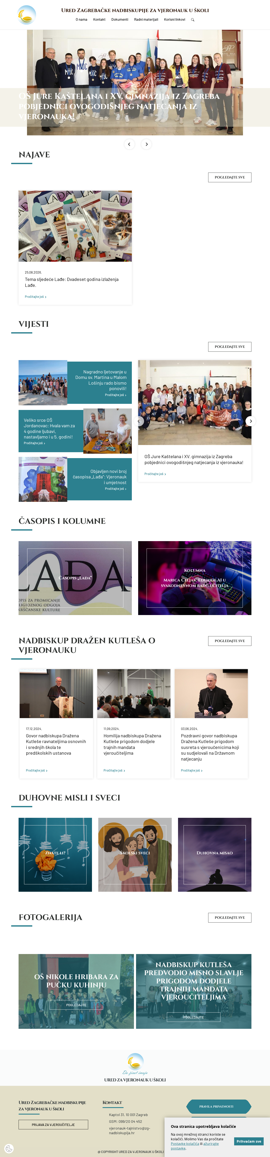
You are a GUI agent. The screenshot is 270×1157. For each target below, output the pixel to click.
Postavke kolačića (185, 1143)
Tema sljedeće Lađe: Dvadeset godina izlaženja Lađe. (72, 282)
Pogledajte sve (230, 177)
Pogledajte (76, 1005)
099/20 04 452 (130, 1121)
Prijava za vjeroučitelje (53, 1125)
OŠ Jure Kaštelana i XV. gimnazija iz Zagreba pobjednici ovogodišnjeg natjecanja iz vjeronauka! (193, 459)
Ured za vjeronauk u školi (135, 1080)
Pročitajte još (34, 296)
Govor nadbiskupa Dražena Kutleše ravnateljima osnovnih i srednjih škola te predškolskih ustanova (56, 744)
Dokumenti (119, 19)
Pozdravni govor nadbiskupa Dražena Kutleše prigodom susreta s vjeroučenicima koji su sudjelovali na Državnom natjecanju (210, 747)
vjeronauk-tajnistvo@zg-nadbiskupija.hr (129, 1130)
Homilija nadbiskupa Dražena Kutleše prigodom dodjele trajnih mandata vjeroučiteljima (132, 744)
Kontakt (99, 19)
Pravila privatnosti (216, 1107)
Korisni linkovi (174, 19)
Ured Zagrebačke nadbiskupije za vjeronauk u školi (135, 10)
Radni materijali (146, 19)
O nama (81, 19)
